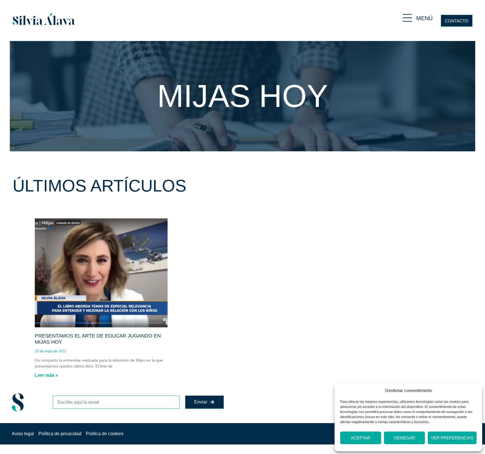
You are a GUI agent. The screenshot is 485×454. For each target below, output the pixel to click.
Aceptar (360, 437)
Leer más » (46, 375)
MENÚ (424, 18)
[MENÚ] (407, 17)
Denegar (404, 437)
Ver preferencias (452, 437)
